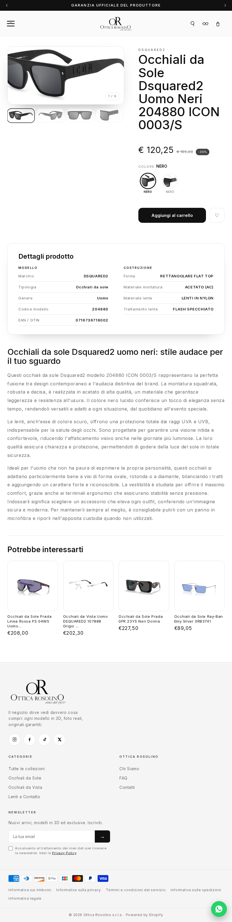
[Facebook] (29, 740)
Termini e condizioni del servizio (136, 890)
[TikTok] (44, 740)
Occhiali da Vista (25, 787)
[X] (59, 740)
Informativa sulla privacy (78, 890)
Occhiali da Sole (25, 778)
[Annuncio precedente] (7, 5)
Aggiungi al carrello (172, 215)
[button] (17, 24)
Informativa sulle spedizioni (196, 890)
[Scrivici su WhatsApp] (219, 909)
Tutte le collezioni (26, 768)
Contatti (127, 787)
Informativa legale (25, 898)
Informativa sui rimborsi (29, 890)
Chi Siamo (129, 768)
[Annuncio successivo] (225, 5)
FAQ (123, 778)
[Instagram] (14, 740)
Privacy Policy (64, 853)
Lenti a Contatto (24, 796)
